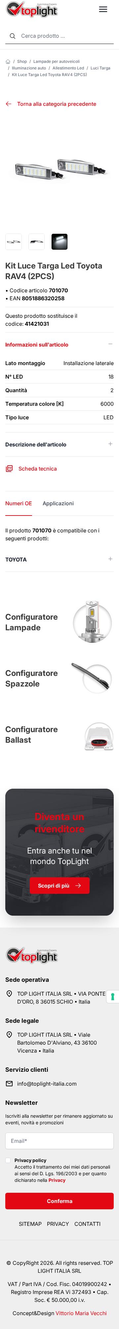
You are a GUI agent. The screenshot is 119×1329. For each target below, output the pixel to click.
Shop (22, 61)
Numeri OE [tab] (18, 503)
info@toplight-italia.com (47, 1083)
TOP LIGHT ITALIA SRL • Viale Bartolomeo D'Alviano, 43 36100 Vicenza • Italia (57, 1042)
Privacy (57, 1180)
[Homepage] (8, 61)
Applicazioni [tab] (58, 503)
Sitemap (30, 1224)
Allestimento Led (68, 67)
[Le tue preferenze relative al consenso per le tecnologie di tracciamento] (112, 996)
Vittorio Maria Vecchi (81, 1313)
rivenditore (60, 822)
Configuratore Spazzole (31, 678)
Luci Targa (100, 67)
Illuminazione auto (29, 67)
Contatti (87, 1224)
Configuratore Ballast (31, 735)
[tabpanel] (59, 549)
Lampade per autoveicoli (56, 61)
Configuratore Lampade (31, 622)
